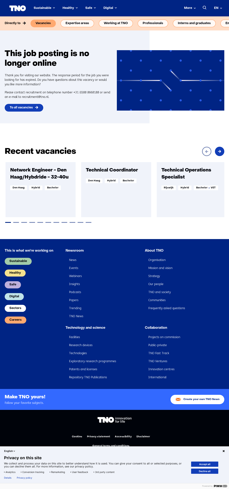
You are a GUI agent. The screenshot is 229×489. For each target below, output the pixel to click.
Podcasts (75, 292)
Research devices (81, 345)
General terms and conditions (111, 446)
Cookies (77, 437)
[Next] (219, 151)
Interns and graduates (194, 23)
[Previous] (206, 151)
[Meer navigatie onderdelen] (219, 23)
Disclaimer (143, 437)
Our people (155, 284)
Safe (88, 8)
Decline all (205, 471)
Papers (73, 300)
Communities (157, 300)
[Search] (204, 7)
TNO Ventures (157, 361)
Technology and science (85, 328)
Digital (108, 8)
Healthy (68, 8)
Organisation (157, 260)
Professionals (153, 23)
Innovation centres (161, 369)
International (157, 377)
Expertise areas (77, 23)
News (72, 260)
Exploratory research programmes (92, 361)
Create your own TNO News (201, 399)
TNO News (76, 316)
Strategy (154, 276)
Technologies (78, 353)
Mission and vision (160, 268)
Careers (15, 320)
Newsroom (75, 250)
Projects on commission (164, 337)
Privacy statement (98, 437)
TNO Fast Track (158, 353)
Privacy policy (24, 477)
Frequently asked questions (166, 308)
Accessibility (123, 437)
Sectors (15, 308)
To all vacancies (21, 107)
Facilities (74, 337)
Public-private (157, 345)
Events (73, 268)
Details (7, 477)
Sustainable (42, 8)
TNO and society (159, 292)
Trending (75, 308)
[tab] (8, 222)
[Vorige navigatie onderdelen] (9, 23)
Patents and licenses (83, 369)
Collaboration (156, 328)
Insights (74, 284)
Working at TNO (116, 23)
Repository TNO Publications (88, 377)
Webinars (75, 276)
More (188, 8)
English (8, 451)
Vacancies (43, 23)
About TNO (154, 250)
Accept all (204, 464)
